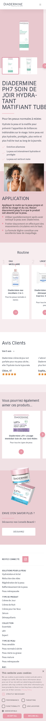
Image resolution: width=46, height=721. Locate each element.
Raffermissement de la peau (15, 587)
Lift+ (4, 631)
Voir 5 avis (7, 351)
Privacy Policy (27, 690)
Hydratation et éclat (11, 574)
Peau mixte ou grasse (11, 653)
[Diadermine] (13, 5)
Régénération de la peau (13, 582)
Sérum (5, 613)
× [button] (43, 671)
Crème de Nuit (8, 604)
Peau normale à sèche (12, 648)
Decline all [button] (33, 716)
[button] (42, 434)
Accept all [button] (12, 716)
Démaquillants (9, 617)
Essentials (6, 626)
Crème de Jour (9, 600)
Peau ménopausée (10, 591)
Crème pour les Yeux (11, 609)
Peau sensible (8, 644)
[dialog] (23, 695)
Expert (5, 635)
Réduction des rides (11, 578)
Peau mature (8, 657)
